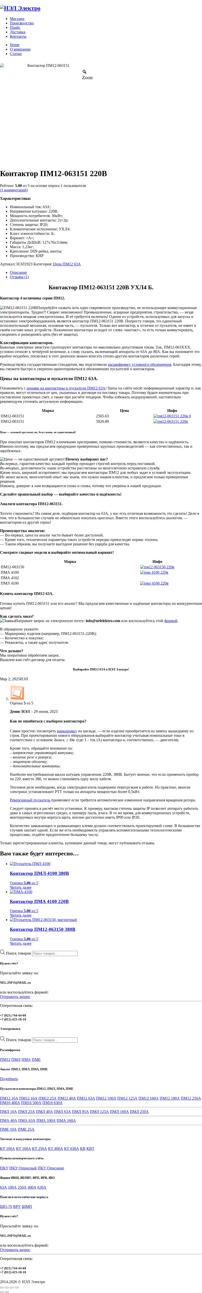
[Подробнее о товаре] (172, 416)
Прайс (15, 27)
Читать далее (21, 887)
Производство (22, 23)
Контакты (18, 36)
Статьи (16, 54)
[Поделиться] (12, 1287)
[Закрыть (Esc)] (17, 1287)
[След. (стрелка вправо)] (7, 1292)
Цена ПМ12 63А (67, 264)
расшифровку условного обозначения (139, 364)
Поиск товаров (19, 953)
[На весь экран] (7, 1287)
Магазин (17, 19)
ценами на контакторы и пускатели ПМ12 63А (66, 388)
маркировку (67, 731)
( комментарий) (14, 190)
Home (14, 45)
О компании (20, 49)
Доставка (17, 32)
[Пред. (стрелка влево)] (2, 1292)
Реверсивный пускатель (30, 800)
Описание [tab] (18, 272)
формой (170, 621)
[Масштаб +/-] (2, 1287)
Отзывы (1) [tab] (19, 277)
